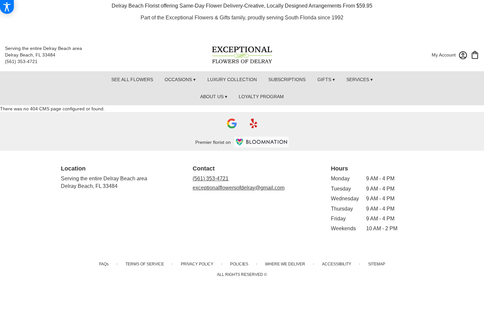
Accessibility (336, 264)
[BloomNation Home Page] (261, 142)
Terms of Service (144, 264)
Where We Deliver (285, 264)
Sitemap (376, 264)
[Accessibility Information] (7, 7)
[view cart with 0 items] (475, 54)
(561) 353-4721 (21, 61)
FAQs (104, 264)
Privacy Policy (197, 264)
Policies (239, 264)
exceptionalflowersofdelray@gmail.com (238, 188)
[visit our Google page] (231, 123)
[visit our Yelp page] (253, 123)
